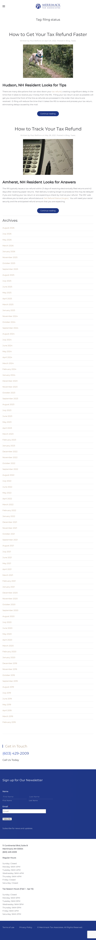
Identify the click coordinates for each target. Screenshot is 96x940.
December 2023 (9, 381)
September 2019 (10, 681)
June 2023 (7, 416)
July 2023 (6, 410)
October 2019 (8, 675)
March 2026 (8, 245)
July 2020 (7, 622)
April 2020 (7, 640)
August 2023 (8, 404)
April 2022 (7, 498)
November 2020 (10, 598)
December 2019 (9, 663)
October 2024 (8, 322)
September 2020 (10, 610)
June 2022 (7, 487)
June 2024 (7, 345)
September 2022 (10, 469)
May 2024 (7, 351)
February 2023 (9, 440)
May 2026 (7, 240)
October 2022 (8, 463)
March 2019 (7, 716)
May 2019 (6, 704)
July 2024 (7, 339)
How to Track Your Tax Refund (48, 129)
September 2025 (10, 269)
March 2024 (8, 363)
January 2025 (8, 310)
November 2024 (10, 316)
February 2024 (9, 369)
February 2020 (9, 651)
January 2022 (8, 516)
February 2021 (9, 581)
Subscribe (7, 819)
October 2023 (8, 392)
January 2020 (8, 657)
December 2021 (9, 522)
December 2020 (10, 593)
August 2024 (8, 334)
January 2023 (8, 445)
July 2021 (6, 551)
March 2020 (8, 645)
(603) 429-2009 (15, 753)
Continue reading (48, 114)
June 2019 (7, 698)
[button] (3, 6)
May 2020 (7, 634)
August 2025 (8, 275)
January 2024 (8, 375)
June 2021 (7, 557)
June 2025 (7, 287)
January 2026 (8, 251)
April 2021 (7, 569)
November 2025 (9, 257)
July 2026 (6, 234)
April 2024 (7, 357)
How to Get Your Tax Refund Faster (48, 34)
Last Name (33, 800)
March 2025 (7, 304)
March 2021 (7, 575)
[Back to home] (48, 6)
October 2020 (8, 604)
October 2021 (8, 534)
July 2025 (6, 281)
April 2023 (7, 428)
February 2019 (9, 722)
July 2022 (6, 481)
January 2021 (8, 587)
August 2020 (8, 616)
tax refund (57, 91)
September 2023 (10, 398)
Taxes (73, 41)
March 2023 (7, 434)
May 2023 (6, 422)
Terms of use (8, 927)
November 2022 (10, 457)
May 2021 (6, 563)
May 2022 (7, 493)
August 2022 (8, 475)
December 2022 (10, 451)
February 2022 (9, 510)
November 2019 (9, 669)
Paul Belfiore (35, 41)
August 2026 (8, 228)
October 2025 (8, 263)
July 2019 (6, 693)
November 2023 (9, 387)
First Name (7, 800)
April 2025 (7, 298)
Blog (68, 41)
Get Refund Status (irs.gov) (56, 198)
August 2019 (8, 687)
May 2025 (6, 292)
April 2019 (7, 710)
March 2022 (8, 504)
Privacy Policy (25, 927)
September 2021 (10, 540)
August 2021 (8, 545)
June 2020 (7, 628)
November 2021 (9, 528)
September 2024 (10, 328)
